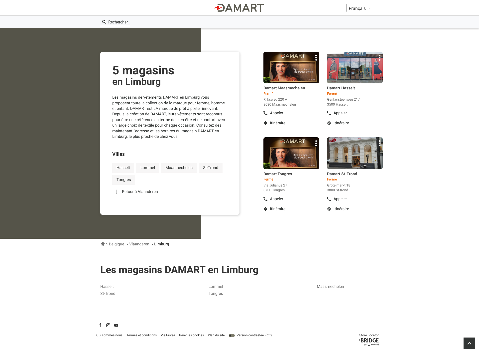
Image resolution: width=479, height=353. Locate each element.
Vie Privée (168, 336)
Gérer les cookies (191, 335)
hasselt (123, 167)
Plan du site (216, 335)
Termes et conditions (141, 336)
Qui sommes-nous (109, 336)
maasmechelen (179, 167)
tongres (124, 179)
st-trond (210, 167)
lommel (147, 167)
